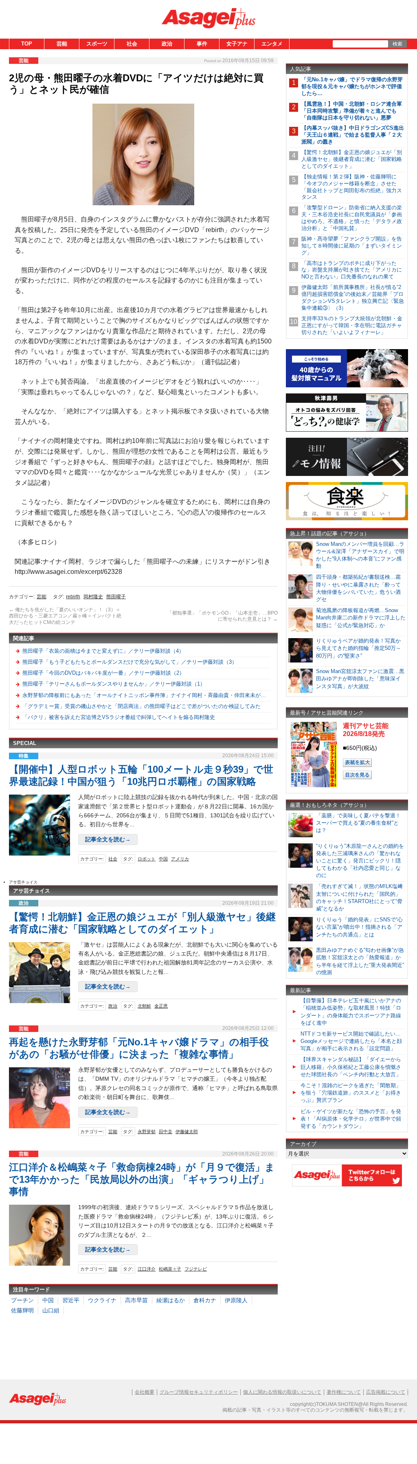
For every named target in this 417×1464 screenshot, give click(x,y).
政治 (167, 44)
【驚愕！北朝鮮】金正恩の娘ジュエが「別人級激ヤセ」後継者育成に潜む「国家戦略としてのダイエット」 (351, 159)
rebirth (73, 597)
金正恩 (161, 1006)
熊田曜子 (116, 597)
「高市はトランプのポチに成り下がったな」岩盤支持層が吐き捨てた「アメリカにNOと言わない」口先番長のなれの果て (351, 270)
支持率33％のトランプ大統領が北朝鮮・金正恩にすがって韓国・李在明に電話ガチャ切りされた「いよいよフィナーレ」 (351, 325)
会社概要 (144, 1392)
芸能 (62, 44)
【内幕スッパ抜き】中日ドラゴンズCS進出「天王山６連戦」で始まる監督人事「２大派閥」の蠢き (352, 135)
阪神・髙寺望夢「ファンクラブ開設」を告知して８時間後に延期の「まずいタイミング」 (351, 246)
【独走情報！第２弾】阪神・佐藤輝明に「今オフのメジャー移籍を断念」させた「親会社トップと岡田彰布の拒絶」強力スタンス (351, 187)
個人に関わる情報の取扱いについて (282, 1392)
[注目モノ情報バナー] (347, 474)
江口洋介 (147, 1268)
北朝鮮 (144, 1006)
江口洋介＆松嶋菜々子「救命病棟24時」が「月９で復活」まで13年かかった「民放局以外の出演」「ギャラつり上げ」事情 (142, 1179)
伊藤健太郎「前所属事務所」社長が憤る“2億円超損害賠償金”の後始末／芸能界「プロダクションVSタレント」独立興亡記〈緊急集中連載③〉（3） (352, 297)
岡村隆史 (93, 597)
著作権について (344, 1392)
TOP (26, 44)
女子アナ (237, 44)
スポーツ (97, 44)
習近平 (70, 1300)
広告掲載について (385, 1392)
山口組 (50, 1310)
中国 (163, 858)
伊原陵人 (236, 1300)
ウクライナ (102, 1300)
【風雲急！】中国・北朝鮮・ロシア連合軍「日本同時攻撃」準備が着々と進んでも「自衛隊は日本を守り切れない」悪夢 (351, 111)
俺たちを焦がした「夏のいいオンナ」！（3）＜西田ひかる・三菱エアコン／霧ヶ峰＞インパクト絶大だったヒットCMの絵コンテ (65, 616)
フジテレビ (195, 1268)
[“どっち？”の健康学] (347, 430)
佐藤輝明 (22, 1310)
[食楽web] (347, 519)
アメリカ (180, 858)
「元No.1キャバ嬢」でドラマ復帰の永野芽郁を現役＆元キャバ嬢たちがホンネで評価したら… (352, 86)
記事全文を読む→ (108, 839)
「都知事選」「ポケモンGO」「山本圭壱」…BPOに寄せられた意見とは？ (222, 616)
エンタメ (272, 44)
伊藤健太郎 (187, 1131)
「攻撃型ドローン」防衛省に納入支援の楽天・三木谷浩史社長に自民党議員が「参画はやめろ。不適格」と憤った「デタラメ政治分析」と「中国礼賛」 (351, 217)
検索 (397, 44)
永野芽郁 (147, 1131)
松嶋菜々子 (170, 1268)
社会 (132, 44)
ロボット (147, 858)
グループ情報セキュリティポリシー (199, 1392)
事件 (202, 44)
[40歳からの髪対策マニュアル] (347, 386)
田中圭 (165, 1131)
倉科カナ (204, 1300)
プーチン (22, 1300)
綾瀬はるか (170, 1300)
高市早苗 (136, 1300)
